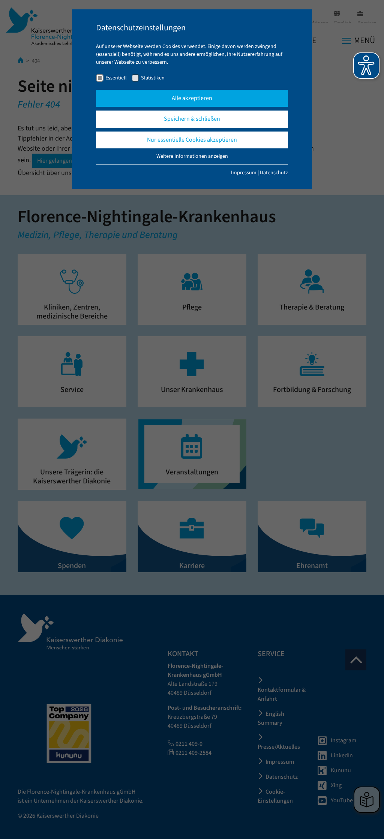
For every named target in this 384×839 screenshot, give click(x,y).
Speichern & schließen (192, 119)
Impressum (243, 172)
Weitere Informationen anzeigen (192, 156)
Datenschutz (274, 172)
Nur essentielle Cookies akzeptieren (192, 140)
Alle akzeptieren (192, 98)
